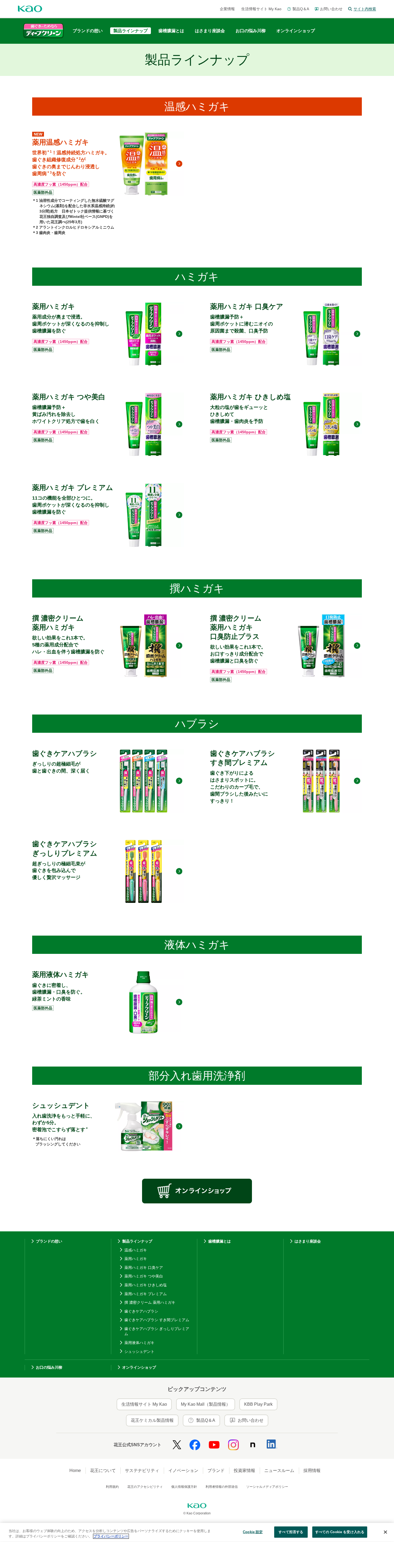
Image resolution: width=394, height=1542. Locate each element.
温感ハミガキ (135, 1250)
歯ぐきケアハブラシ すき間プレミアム (156, 1320)
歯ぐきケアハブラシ (141, 1311)
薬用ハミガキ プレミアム (145, 1294)
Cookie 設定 (253, 1532)
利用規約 (112, 1487)
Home (75, 1470)
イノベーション (183, 1470)
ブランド (216, 1470)
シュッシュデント (139, 1351)
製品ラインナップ (137, 1241)
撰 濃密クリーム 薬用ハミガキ (149, 1302)
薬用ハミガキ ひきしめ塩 (145, 1285)
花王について (103, 1470)
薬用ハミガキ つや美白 (143, 1276)
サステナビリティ (142, 1470)
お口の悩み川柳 (49, 1367)
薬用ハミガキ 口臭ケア (143, 1267)
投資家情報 (244, 1470)
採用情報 (312, 1470)
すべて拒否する (290, 1532)
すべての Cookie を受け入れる (339, 1532)
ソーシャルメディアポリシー (267, 1487)
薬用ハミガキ (135, 1259)
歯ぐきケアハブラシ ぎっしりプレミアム (156, 1331)
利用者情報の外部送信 (222, 1487)
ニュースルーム (279, 1470)
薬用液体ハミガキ (139, 1342)
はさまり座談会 (308, 1241)
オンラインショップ (139, 1367)
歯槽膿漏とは (219, 1241)
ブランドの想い (49, 1241)
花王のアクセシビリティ (145, 1487)
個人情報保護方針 (184, 1487)
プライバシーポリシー (111, 1536)
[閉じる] (385, 1532)
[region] (197, 1532)
